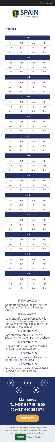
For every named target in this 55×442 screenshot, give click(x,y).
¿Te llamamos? (45, 3)
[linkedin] (19, 390)
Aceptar (20, 437)
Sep (10, 71)
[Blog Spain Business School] (27, 14)
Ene (10, 43)
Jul (33, 47)
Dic (44, 71)
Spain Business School (18, 326)
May (10, 47)
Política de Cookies (33, 437)
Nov (33, 71)
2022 (27, 116)
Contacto (27, 418)
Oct (21, 71)
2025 (27, 57)
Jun (21, 47)
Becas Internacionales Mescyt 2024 (26, 368)
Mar (33, 43)
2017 (27, 214)
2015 (27, 254)
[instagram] (44, 383)
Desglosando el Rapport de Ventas (26, 346)
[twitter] (10, 383)
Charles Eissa (26, 360)
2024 (27, 77)
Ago (44, 47)
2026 (27, 37)
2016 (27, 234)
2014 (27, 273)
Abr (44, 43)
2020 (27, 155)
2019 (27, 175)
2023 (27, 96)
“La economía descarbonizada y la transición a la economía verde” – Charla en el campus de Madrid (25, 321)
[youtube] (36, 390)
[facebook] (27, 383)
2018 (27, 195)
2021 (27, 136)
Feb (22, 43)
